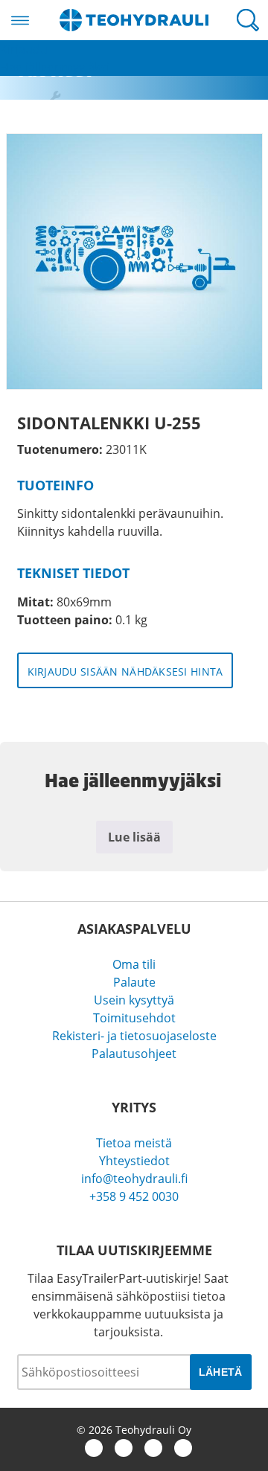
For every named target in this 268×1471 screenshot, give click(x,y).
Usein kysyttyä (134, 1000)
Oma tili (134, 964)
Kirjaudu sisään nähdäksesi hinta (125, 671)
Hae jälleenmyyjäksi (54, 67)
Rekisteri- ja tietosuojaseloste (134, 1036)
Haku (248, 20)
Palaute (134, 982)
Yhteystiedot (134, 1161)
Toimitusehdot (134, 1018)
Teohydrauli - (134, 20)
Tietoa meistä (134, 1143)
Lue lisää (134, 837)
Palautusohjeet (134, 1053)
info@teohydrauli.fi (134, 1178)
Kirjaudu (24, 49)
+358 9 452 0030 (134, 1196)
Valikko (20, 20)
